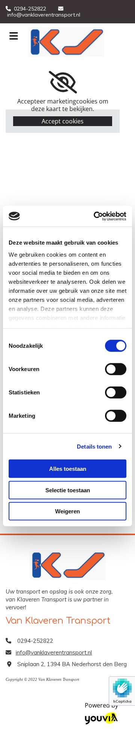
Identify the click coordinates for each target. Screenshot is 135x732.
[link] (63, 82)
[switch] (115, 369)
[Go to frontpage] (78, 42)
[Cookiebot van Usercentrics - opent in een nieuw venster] (95, 216)
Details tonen (94, 446)
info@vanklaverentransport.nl (43, 14)
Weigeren (67, 511)
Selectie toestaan (67, 490)
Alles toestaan (67, 469)
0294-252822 (30, 8)
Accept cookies (63, 121)
